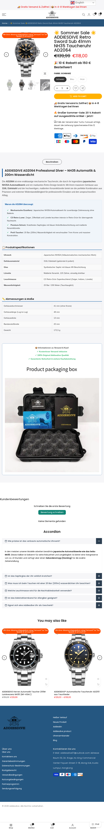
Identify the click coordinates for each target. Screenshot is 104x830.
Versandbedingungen (12, 775)
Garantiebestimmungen (13, 761)
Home (4, 23)
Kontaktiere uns (9, 756)
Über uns (6, 752)
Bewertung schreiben (52, 512)
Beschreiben (52, 162)
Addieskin (57, 726)
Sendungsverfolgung (12, 788)
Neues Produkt (60, 722)
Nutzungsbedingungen (12, 779)
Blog (55, 740)
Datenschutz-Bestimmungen (16, 765)
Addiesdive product (62, 731)
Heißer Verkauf (60, 717)
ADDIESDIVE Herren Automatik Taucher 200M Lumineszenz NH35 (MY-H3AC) (24, 693)
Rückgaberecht (9, 770)
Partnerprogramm (10, 784)
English (79, 2)
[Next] (45, 54)
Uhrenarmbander (61, 735)
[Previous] (6, 54)
